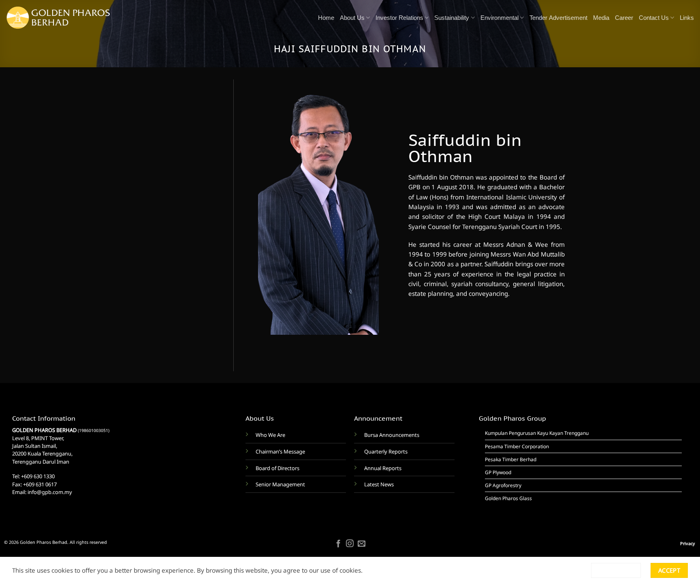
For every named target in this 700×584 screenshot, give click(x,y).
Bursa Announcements (391, 435)
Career (624, 18)
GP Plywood (498, 472)
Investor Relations (399, 18)
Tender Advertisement (558, 18)
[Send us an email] (361, 544)
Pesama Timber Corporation (517, 446)
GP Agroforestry (503, 485)
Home (326, 18)
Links (687, 18)
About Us (352, 18)
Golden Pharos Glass (508, 498)
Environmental (499, 18)
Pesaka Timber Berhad (510, 459)
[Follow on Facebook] (338, 544)
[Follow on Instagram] (350, 544)
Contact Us (654, 18)
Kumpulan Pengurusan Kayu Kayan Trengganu (537, 433)
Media (601, 18)
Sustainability (451, 18)
